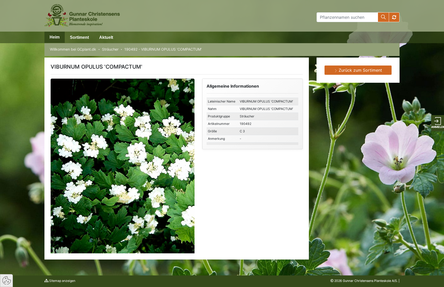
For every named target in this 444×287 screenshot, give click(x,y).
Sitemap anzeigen (61, 281)
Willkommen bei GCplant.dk (73, 49)
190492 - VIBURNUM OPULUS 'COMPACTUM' (163, 49)
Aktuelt (106, 37)
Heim (55, 37)
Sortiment (79, 37)
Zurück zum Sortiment (359, 70)
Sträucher (110, 49)
